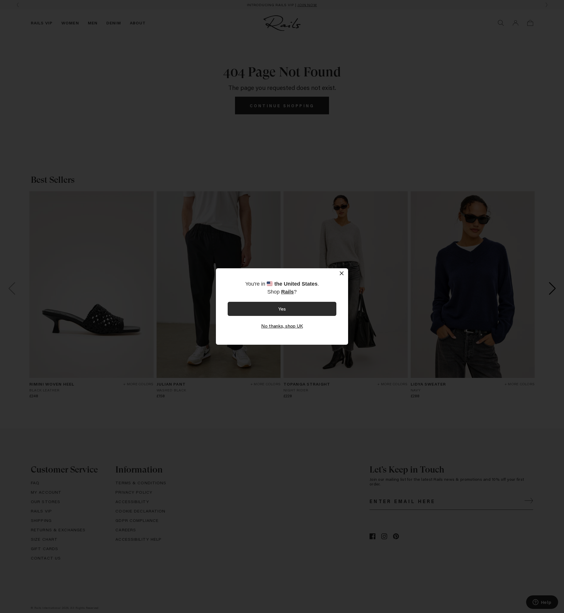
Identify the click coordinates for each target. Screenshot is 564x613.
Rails (287, 292)
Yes (282, 309)
